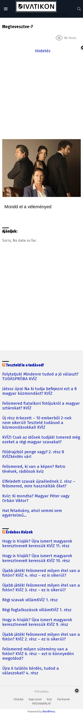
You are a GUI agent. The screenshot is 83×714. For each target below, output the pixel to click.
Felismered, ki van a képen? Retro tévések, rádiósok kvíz (33, 469)
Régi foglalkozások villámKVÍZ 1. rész (36, 610)
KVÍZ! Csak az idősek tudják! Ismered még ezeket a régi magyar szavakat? (41, 439)
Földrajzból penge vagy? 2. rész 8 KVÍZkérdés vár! (33, 454)
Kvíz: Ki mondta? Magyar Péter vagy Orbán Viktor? (35, 498)
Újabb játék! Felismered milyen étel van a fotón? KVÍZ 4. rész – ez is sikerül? (41, 573)
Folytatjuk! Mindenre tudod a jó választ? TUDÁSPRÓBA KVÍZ (40, 376)
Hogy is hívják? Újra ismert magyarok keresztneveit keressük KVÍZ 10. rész (37, 558)
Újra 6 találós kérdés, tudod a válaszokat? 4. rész (30, 670)
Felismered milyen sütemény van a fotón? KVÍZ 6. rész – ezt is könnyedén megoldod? (38, 654)
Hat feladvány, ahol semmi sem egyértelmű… (32, 513)
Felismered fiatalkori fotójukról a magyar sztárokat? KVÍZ (41, 406)
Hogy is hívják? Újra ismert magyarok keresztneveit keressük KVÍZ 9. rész (37, 622)
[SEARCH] (79, 8)
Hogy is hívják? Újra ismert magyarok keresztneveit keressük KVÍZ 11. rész (37, 543)
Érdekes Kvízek (19, 532)
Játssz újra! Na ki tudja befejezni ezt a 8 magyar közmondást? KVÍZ (39, 391)
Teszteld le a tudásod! (25, 365)
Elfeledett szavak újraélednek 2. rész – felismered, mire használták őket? (38, 483)
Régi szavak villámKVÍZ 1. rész (30, 600)
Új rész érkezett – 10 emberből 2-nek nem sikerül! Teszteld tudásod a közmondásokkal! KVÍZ (36, 423)
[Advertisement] (41, 95)
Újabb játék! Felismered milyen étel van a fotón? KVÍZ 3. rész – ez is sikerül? (41, 587)
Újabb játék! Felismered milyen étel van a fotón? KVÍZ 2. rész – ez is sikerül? (41, 637)
